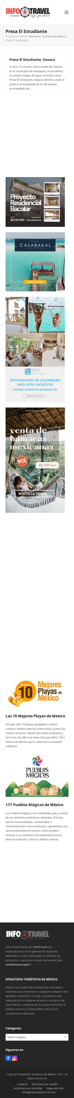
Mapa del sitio (55, 1088)
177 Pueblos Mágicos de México (34, 804)
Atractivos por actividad (28, 1088)
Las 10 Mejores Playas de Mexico (35, 715)
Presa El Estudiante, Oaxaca (32, 59)
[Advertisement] (37, 135)
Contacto (22, 1084)
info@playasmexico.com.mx (38, 1092)
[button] (66, 12)
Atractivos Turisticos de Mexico (47, 36)
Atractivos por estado (44, 1084)
